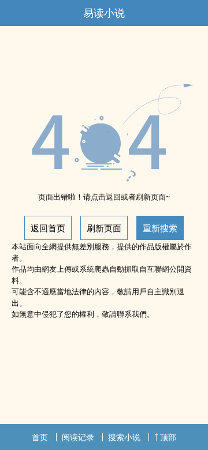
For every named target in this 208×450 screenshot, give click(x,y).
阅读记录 (78, 437)
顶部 (168, 437)
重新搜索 (160, 228)
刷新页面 (104, 228)
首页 (40, 437)
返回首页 (48, 228)
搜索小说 (124, 437)
